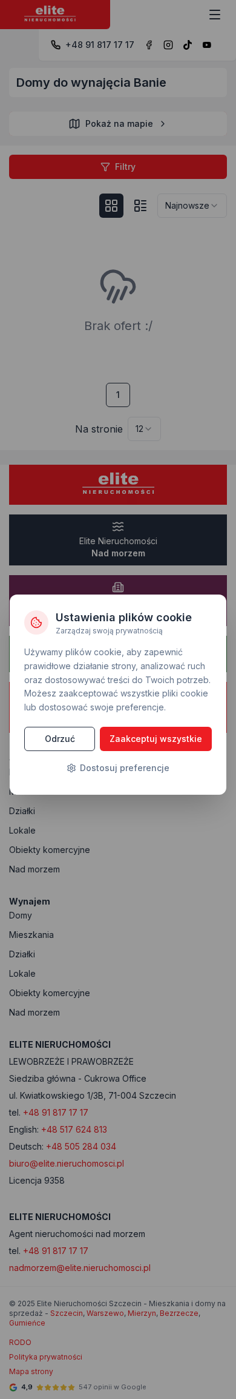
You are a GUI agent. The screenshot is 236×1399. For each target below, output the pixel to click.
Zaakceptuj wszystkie (156, 738)
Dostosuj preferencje (124, 768)
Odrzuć (60, 738)
